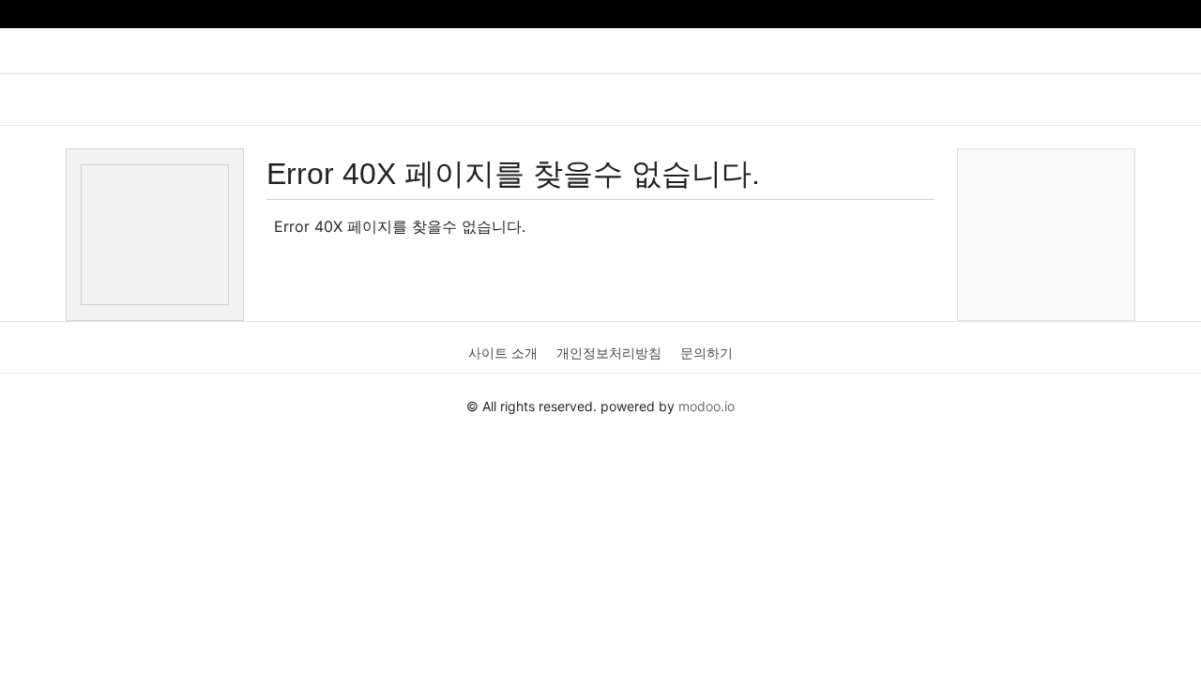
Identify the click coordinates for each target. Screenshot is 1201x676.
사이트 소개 (503, 353)
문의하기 (706, 353)
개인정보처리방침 (608, 353)
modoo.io (706, 406)
